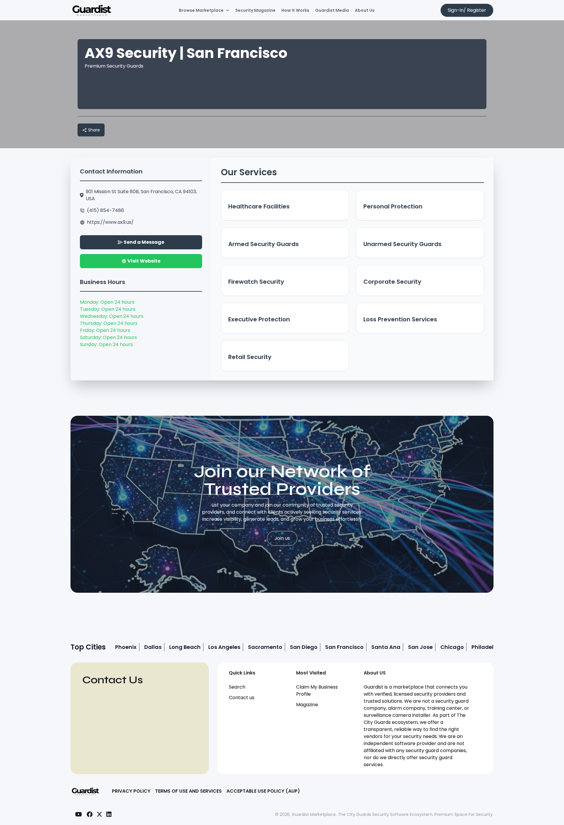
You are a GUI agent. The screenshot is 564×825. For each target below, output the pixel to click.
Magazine (307, 704)
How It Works (295, 10)
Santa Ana (385, 647)
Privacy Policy (131, 791)
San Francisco (344, 647)
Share (94, 130)
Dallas (153, 647)
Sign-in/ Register (467, 10)
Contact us (241, 697)
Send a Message (144, 242)
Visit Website (143, 261)
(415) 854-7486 (105, 210)
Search (237, 687)
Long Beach (185, 647)
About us (365, 10)
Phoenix (126, 647)
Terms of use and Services (188, 791)
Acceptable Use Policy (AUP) (263, 791)
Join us (282, 538)
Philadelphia (488, 647)
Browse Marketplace (201, 10)
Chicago (452, 647)
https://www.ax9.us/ (110, 222)
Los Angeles (224, 647)
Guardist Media (332, 10)
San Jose (420, 647)
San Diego (304, 647)
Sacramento (265, 647)
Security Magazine (255, 10)
